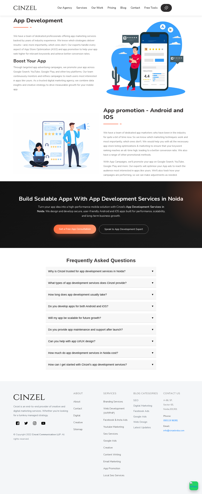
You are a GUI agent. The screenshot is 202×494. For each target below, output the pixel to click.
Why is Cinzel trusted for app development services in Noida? (101, 271)
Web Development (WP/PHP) (114, 411)
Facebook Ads (141, 411)
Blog (123, 8)
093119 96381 (170, 420)
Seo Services (110, 434)
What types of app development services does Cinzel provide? (101, 283)
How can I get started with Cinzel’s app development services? (101, 364)
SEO (135, 400)
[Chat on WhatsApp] (193, 485)
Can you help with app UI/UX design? (101, 341)
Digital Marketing (142, 405)
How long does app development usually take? (101, 294)
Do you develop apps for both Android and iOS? (101, 306)
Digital (76, 415)
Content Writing (112, 454)
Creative (78, 422)
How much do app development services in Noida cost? (101, 353)
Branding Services (113, 401)
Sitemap (78, 429)
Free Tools (150, 8)
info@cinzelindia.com (173, 430)
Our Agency (64, 8)
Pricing (112, 8)
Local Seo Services (113, 475)
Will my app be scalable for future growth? (101, 318)
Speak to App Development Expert (123, 229)
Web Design (140, 422)
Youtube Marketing (113, 427)
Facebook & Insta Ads (115, 420)
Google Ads (110, 440)
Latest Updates (142, 427)
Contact (135, 8)
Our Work (97, 8)
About (76, 401)
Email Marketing (112, 461)
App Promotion (111, 468)
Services (81, 8)
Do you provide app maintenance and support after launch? (101, 329)
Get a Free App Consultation (75, 229)
